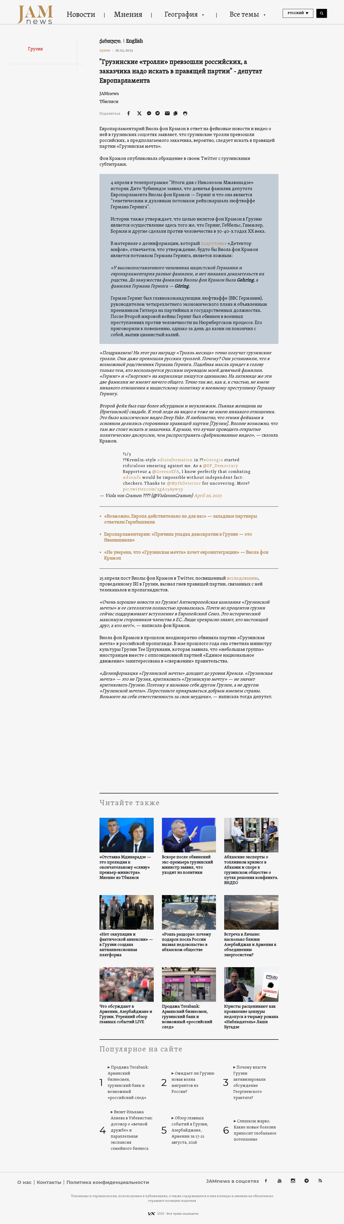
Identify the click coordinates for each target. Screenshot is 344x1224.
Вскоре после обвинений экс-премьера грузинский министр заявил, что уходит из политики (187, 865)
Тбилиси (108, 101)
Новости (81, 15)
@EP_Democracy (220, 466)
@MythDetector (184, 483)
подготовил (214, 244)
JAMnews (109, 93)
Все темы (244, 15)
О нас (24, 1182)
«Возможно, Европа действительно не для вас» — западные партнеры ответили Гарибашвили (180, 519)
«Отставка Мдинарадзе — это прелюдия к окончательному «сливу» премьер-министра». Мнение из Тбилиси (125, 868)
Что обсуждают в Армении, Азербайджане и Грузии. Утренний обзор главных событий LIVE (125, 1014)
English (134, 41)
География (181, 15)
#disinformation (175, 460)
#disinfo (132, 477)
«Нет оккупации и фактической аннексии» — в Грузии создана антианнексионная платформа (126, 945)
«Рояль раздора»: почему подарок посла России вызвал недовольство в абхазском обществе (186, 942)
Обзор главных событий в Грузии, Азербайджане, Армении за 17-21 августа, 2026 (190, 1130)
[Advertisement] (188, 746)
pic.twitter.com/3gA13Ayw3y (153, 489)
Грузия (35, 49)
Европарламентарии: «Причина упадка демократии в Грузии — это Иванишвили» (178, 537)
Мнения (128, 15)
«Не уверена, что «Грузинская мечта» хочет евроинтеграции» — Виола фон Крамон (186, 555)
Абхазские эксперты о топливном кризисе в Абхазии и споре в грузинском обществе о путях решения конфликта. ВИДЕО (251, 870)
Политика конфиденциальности (107, 1182)
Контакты (49, 1182)
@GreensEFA (165, 472)
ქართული (110, 41)
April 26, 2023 (208, 496)
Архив (106, 50)
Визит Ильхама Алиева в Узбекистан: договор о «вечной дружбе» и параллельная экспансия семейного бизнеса (132, 1130)
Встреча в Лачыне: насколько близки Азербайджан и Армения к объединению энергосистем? (250, 945)
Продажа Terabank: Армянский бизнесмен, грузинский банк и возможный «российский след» (187, 1017)
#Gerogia (213, 460)
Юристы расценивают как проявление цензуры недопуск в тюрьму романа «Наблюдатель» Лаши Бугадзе (251, 1017)
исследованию (242, 578)
